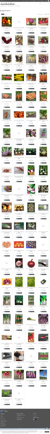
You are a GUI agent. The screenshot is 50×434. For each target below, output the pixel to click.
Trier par (39, 14)
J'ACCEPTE (47, 431)
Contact (2, 417)
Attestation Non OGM (3, 425)
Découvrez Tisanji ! (3, 426)
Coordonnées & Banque (3, 420)
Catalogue (2, 416)
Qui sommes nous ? (3, 418)
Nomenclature (2, 422)
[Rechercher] (48, 3)
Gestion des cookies (19, 418)
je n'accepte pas (40, 431)
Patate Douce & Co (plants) (4, 421)
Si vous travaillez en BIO (3, 424)
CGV (1, 419)
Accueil (1, 415)
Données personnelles (19, 419)
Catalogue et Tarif (3, 423)
